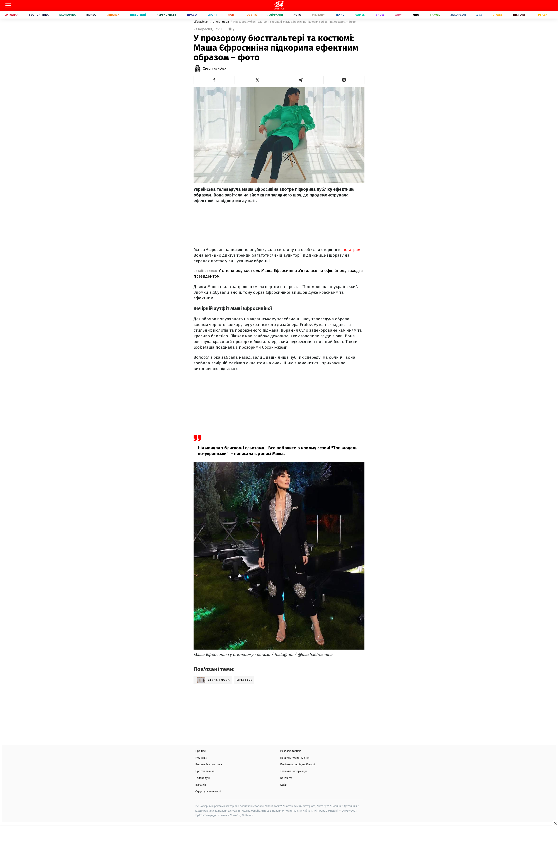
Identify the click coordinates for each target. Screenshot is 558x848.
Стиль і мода (221, 21)
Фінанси (113, 14)
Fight (232, 14)
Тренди (541, 14)
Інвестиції (138, 14)
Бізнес (91, 14)
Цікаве (497, 14)
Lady (398, 14)
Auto (297, 14)
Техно (340, 14)
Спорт (212, 14)
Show (380, 14)
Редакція (201, 757)
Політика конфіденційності (297, 764)
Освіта (252, 14)
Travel (435, 14)
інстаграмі (351, 249)
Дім (479, 14)
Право (192, 14)
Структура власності (208, 791)
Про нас (200, 750)
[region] (279, 837)
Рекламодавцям (290, 750)
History (519, 14)
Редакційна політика (208, 764)
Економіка (67, 14)
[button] (214, 80)
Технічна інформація (293, 771)
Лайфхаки (275, 14)
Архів (283, 784)
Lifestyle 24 (201, 21)
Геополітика (39, 14)
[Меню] (8, 5)
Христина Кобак (214, 68)
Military (318, 14)
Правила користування (295, 757)
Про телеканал (204, 771)
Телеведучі (202, 778)
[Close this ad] (555, 823)
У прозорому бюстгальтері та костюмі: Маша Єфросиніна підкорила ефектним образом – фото (294, 21)
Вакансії (200, 784)
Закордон (458, 14)
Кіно (415, 14)
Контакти (286, 778)
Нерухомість (166, 14)
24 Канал (12, 14)
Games (360, 14)
